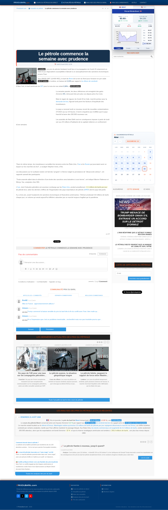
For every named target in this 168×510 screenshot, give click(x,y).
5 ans (147, 48)
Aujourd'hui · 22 (133, 141)
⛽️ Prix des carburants (119, 2)
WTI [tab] (143, 7)
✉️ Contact (105, 489)
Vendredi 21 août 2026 (30, 417)
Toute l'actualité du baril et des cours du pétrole (66, 400)
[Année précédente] (115, 141)
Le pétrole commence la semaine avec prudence (63, 56)
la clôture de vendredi (89, 81)
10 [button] (116, 163)
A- (108, 8)
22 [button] (144, 169)
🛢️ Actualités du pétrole (71, 2)
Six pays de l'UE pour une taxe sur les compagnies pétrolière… (31, 374)
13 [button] (133, 163)
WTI (41, 86)
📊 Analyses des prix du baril (95, 2)
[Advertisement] (63, 31)
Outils (134, 2)
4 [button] (121, 157)
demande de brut (62, 101)
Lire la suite (145, 458)
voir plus (24, 312)
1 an (138, 48)
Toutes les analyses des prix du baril (40, 474)
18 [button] (122, 169)
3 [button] (116, 157)
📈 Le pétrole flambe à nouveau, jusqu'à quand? (82, 446)
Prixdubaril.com (21, 8)
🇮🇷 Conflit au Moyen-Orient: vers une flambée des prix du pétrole (37, 462)
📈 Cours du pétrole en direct (46, 2)
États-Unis (66, 187)
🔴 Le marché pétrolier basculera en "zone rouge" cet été (34, 452)
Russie (87, 164)
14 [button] (139, 163)
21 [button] (139, 169)
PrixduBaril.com (23, 506)
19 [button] (127, 169)
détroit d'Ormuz (47, 425)
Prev (104, 342)
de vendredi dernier (98, 423)
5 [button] (127, 157)
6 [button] (133, 157)
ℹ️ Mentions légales (108, 492)
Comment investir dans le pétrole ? (27, 442)
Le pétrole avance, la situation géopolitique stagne (63, 374)
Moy (145, 43)
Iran (79, 164)
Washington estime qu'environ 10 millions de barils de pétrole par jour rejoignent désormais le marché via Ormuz (94, 425)
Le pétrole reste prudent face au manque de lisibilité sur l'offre (133, 245)
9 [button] (150, 157)
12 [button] (127, 163)
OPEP (86, 190)
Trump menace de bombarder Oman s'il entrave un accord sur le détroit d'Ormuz (133, 218)
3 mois (128, 48)
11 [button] (122, 163)
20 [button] (133, 169)
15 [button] (144, 163)
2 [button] (150, 152)
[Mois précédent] (120, 141)
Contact (143, 2)
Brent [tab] (122, 7)
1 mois (118, 48)
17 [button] (116, 169)
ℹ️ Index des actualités (78, 494)
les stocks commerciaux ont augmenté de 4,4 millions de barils (114, 428)
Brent (71, 79)
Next (108, 342)
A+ (103, 8)
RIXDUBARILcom (27, 485)
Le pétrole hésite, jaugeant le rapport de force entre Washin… (93, 374)
